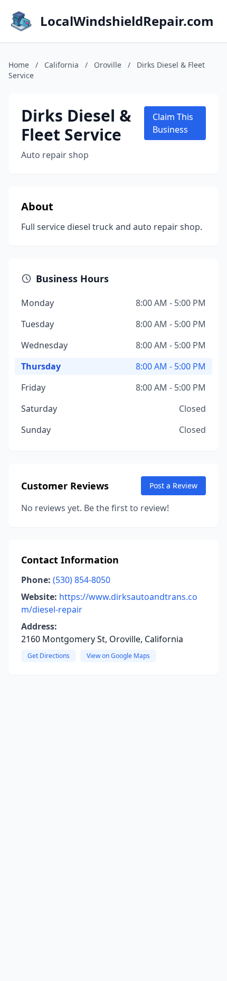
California (61, 65)
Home (18, 65)
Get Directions (48, 655)
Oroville (107, 65)
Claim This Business (173, 123)
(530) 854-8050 (81, 580)
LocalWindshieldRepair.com (127, 21)
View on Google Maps (118, 655)
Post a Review (173, 485)
